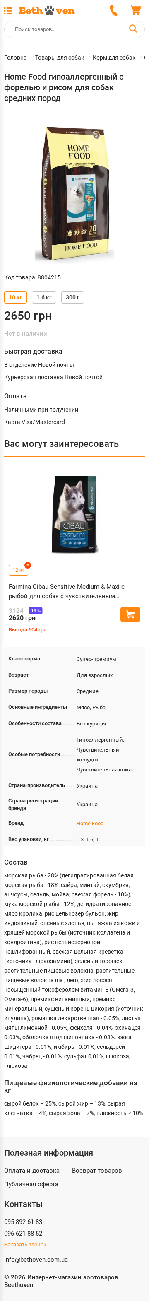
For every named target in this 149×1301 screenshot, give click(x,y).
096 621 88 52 (23, 1233)
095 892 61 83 (23, 1222)
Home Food (90, 823)
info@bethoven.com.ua (36, 1259)
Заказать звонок (25, 1244)
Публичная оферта (31, 1184)
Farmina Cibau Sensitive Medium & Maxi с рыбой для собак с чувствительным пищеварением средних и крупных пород (69, 592)
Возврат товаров (97, 1170)
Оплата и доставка (32, 1170)
